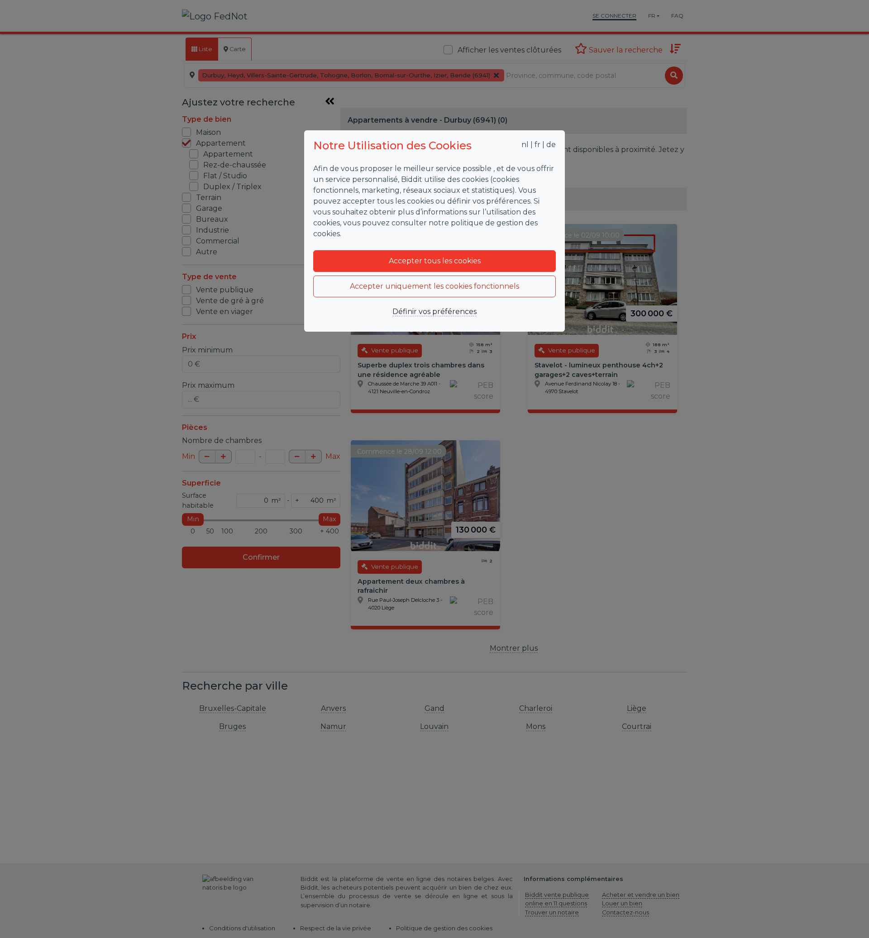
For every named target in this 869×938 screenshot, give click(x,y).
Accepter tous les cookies (435, 261)
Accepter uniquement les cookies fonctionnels (434, 286)
